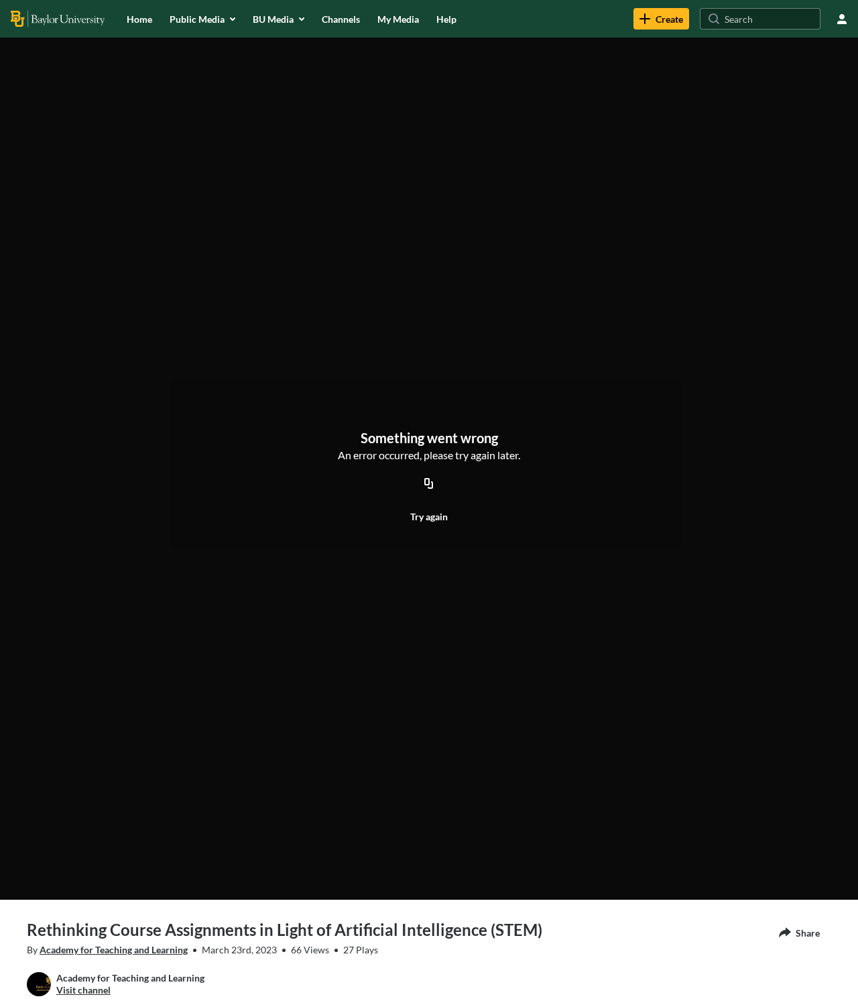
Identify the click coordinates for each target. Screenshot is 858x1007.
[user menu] (842, 18)
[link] (661, 18)
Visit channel (83, 990)
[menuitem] (139, 18)
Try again (429, 516)
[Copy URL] (429, 484)
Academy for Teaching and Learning (114, 949)
